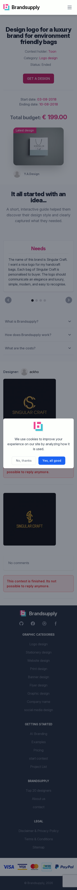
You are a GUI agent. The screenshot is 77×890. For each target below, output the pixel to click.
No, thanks (24, 460)
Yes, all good (52, 460)
